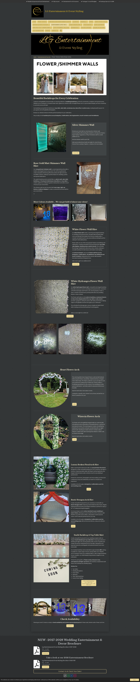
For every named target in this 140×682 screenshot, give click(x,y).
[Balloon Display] (61, 607)
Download (45, 653)
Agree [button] (134, 679)
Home (35, 57)
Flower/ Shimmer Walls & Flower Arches (61, 57)
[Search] (60, 30)
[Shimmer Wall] (79, 607)
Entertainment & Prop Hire (44, 57)
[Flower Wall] (97, 607)
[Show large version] (51, 137)
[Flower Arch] (42, 607)
